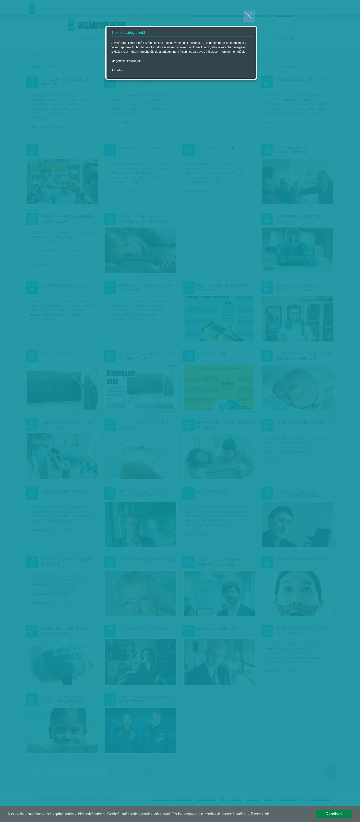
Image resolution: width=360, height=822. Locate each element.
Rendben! (334, 814)
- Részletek (258, 814)
